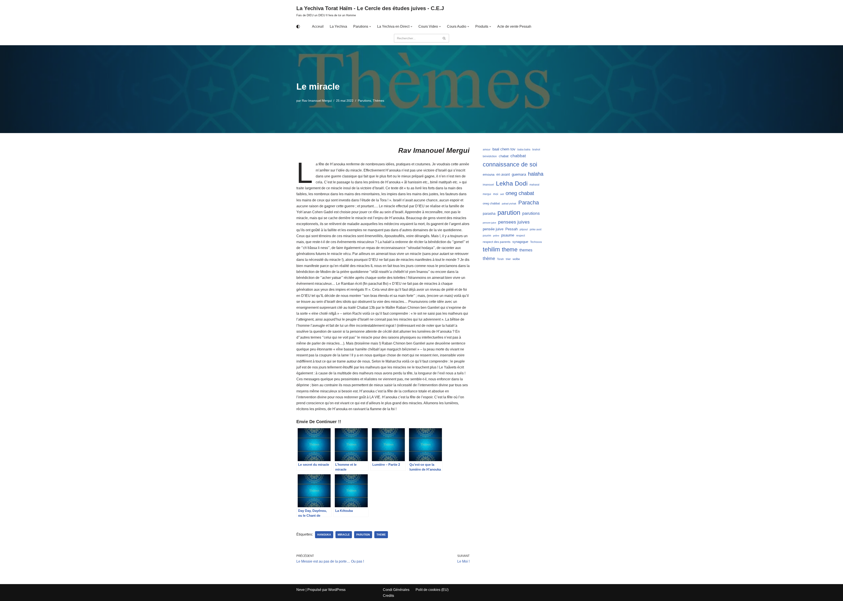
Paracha (528, 202)
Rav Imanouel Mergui (317, 100)
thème (489, 258)
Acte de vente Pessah (514, 26)
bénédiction (490, 156)
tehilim (491, 249)
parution (363, 534)
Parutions (364, 100)
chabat (503, 156)
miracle (344, 534)
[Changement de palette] (298, 26)
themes (525, 250)
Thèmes (378, 100)
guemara (519, 174)
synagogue (520, 242)
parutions (531, 213)
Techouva (536, 242)
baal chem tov (503, 149)
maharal (534, 184)
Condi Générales (396, 590)
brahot (536, 149)
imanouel (488, 184)
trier (508, 259)
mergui (487, 194)
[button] (370, 26)
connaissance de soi (510, 164)
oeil (502, 194)
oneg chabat (520, 193)
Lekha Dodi (512, 183)
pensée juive (493, 229)
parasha (489, 213)
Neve (300, 590)
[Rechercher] (444, 38)
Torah (500, 259)
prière (496, 235)
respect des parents (496, 242)
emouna (488, 174)
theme (381, 534)
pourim (487, 235)
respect (520, 235)
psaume (507, 235)
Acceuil (318, 26)
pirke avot (535, 229)
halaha (535, 174)
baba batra (523, 149)
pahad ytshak (509, 203)
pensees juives (514, 221)
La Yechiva (338, 26)
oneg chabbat (491, 203)
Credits (388, 595)
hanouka (324, 534)
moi (495, 194)
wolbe (516, 259)
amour (486, 149)
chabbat (518, 155)
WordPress (337, 590)
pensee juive (489, 222)
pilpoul (524, 229)
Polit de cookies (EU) (432, 590)
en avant (503, 174)
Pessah (511, 229)
